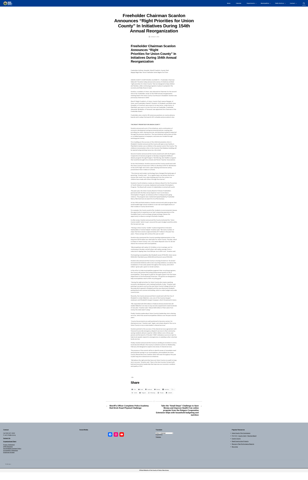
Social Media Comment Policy (12, 448)
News (228, 3)
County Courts (236, 438)
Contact (292, 3)
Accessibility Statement (10, 450)
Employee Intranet (9, 452)
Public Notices (279, 3)
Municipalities (265, 3)
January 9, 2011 (155, 36)
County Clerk (242, 436)
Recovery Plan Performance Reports (243, 444)
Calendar (238, 3)
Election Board (251, 436)
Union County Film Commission (241, 433)
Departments (251, 3)
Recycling (235, 447)
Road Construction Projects (240, 441)
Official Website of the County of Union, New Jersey (154, 470)
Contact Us (6, 438)
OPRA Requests (8, 446)
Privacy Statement (9, 445)
